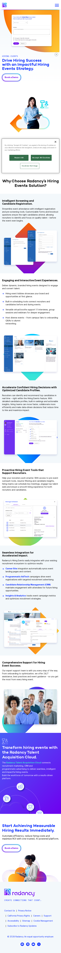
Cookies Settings (30, 166)
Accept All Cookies (41, 157)
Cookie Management (43, 921)
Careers (36, 916)
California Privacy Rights (19, 916)
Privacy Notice (24, 911)
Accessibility (13, 921)
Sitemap (26, 921)
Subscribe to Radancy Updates (22, 926)
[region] (31, 155)
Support (47, 916)
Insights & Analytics (16, 596)
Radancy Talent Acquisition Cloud (23, 763)
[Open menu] (57, 5)
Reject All (19, 157)
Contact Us (9, 911)
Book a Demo (11, 77)
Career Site (11, 569)
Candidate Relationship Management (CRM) (28, 585)
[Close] (55, 142)
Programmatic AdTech (17, 577)
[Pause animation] (56, 54)
